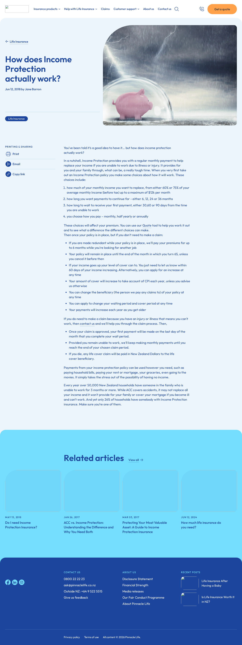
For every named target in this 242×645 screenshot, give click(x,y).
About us (148, 9)
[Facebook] (8, 582)
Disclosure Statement (137, 579)
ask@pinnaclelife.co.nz (80, 585)
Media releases (133, 591)
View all (133, 460)
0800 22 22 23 (74, 579)
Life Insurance (19, 41)
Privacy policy (72, 637)
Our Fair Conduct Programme (143, 597)
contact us (87, 324)
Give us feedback (76, 597)
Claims (105, 9)
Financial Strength (135, 585)
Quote (146, 225)
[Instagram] (21, 582)
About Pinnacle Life (136, 604)
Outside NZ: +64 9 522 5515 (83, 591)
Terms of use (91, 637)
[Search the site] (176, 9)
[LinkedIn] (15, 582)
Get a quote (222, 9)
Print (16, 154)
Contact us (164, 9)
